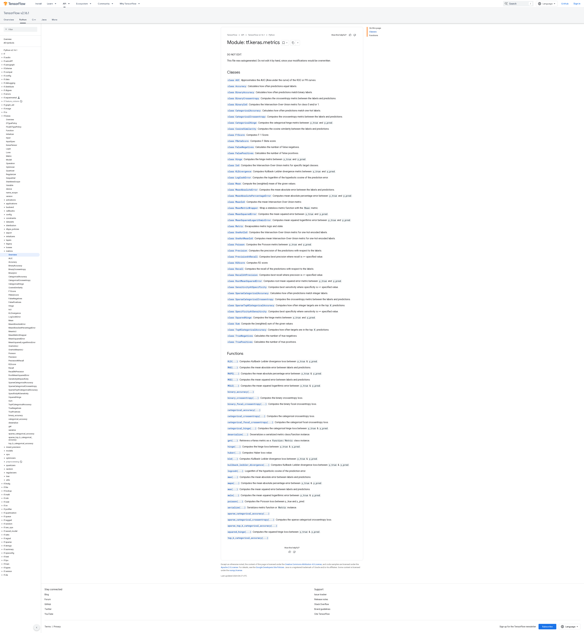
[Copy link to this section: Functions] (246, 354)
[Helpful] (350, 35)
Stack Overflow (321, 604)
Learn (50, 3)
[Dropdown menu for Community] (113, 3)
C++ (34, 19)
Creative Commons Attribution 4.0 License (303, 564)
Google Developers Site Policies (270, 567)
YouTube (49, 614)
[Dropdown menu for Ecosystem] (91, 3)
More (54, 19)
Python (22, 19)
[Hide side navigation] (37, 627)
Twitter (48, 609)
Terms (48, 626)
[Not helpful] (354, 35)
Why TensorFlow (128, 3)
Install (38, 3)
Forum (48, 599)
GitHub (565, 3)
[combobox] (518, 3)
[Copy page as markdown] (293, 42)
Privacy (57, 626)
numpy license (235, 570)
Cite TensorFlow (322, 614)
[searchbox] (20, 29)
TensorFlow (232, 35)
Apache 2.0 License (229, 567)
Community (104, 3)
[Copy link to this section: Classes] (243, 72)
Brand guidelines (322, 609)
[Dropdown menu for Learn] (56, 3)
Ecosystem (82, 3)
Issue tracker (320, 594)
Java (44, 19)
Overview (9, 19)
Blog (47, 594)
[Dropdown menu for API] (69, 3)
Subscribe (547, 626)
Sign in (577, 3)
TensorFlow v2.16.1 (16, 13)
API (64, 3)
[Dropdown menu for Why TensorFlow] (140, 3)
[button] (20, 54)
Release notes (321, 599)
